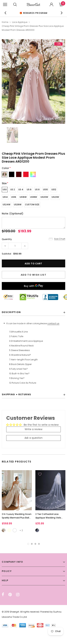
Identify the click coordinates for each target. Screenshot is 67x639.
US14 (5, 197)
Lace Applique (19, 22)
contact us (53, 323)
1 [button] (28, 544)
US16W (23, 197)
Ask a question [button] (33, 438)
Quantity (7, 239)
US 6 (29, 189)
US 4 (20, 189)
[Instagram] (17, 594)
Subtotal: (7, 253)
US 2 (12, 189)
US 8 (37, 189)
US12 (53, 189)
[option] (33, 13)
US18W (33, 197)
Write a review (33, 429)
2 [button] (32, 544)
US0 (5, 189)
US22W (55, 197)
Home (5, 22)
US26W (17, 204)
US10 (45, 189)
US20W (44, 197)
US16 (13, 197)
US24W (6, 204)
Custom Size (32, 204)
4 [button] (39, 544)
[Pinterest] (10, 594)
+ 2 (21, 530)
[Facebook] (3, 594)
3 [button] (35, 544)
